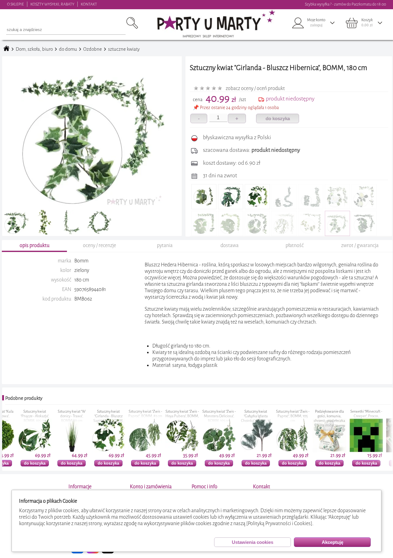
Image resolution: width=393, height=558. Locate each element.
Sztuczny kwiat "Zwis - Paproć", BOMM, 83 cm (129, 413)
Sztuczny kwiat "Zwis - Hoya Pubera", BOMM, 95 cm (166, 416)
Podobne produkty (23, 398)
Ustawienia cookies (252, 542)
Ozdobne (92, 49)
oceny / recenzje (99, 245)
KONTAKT (89, 4)
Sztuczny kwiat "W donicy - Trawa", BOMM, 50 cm (56, 416)
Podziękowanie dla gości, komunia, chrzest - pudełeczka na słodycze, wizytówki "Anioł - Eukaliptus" (313, 423)
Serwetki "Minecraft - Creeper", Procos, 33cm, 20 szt (351, 416)
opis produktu (34, 245)
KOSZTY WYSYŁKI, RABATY (52, 4)
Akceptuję (332, 542)
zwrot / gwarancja (360, 245)
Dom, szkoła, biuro (34, 49)
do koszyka (278, 118)
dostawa (229, 245)
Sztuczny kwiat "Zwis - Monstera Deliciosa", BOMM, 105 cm (203, 416)
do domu (68, 49)
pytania (165, 245)
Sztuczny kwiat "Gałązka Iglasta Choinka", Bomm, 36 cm (240, 418)
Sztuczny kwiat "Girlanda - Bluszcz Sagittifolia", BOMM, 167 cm (93, 418)
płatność (295, 245)
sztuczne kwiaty (124, 49)
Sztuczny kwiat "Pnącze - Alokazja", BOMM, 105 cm (19, 416)
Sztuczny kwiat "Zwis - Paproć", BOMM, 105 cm (277, 416)
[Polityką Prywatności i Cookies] (279, 523)
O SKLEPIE (15, 4)
